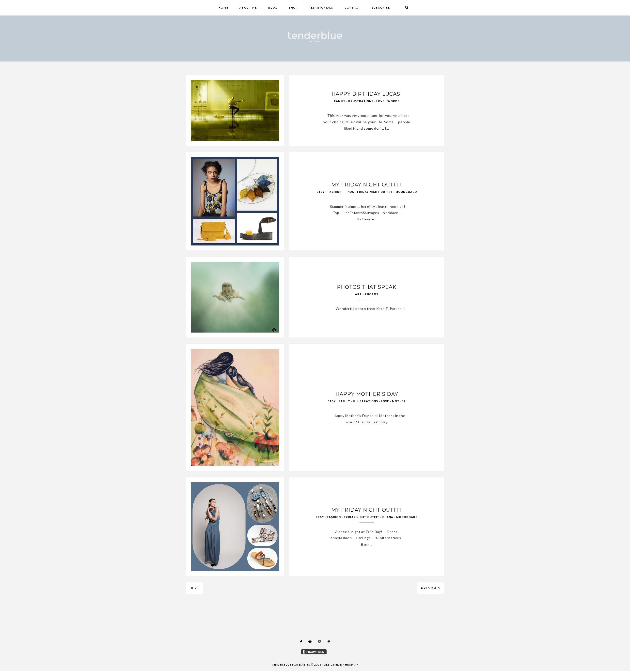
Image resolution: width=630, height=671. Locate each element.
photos (371, 294)
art (358, 294)
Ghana (387, 517)
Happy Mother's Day (366, 394)
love (380, 101)
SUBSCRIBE (381, 7)
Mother (399, 401)
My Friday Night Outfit (366, 185)
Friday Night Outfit (375, 192)
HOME (223, 7)
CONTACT (353, 7)
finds (349, 192)
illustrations (360, 101)
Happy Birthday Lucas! (366, 94)
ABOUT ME (248, 7)
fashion (335, 192)
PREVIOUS (431, 588)
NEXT (194, 588)
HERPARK (352, 664)
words (393, 101)
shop (293, 7)
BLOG (273, 7)
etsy (320, 192)
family (339, 101)
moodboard (406, 192)
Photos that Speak (366, 287)
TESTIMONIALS (321, 7)
